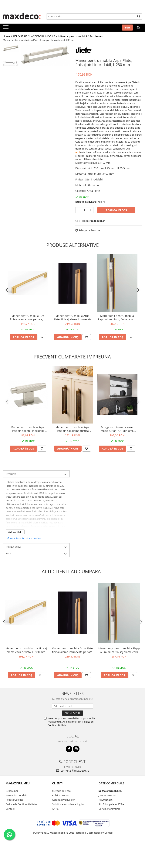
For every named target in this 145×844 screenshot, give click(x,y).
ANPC (55, 808)
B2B (127, 27)
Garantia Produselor (63, 799)
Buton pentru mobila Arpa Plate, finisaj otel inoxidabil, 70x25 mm (28, 429)
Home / (8, 36)
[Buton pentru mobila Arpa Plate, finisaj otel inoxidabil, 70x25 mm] (28, 394)
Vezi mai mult (15, 531)
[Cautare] (138, 16)
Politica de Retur (61, 795)
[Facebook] (69, 749)
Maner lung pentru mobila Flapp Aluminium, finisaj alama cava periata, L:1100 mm (117, 317)
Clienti (57, 783)
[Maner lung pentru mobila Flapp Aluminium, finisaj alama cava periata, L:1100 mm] (117, 283)
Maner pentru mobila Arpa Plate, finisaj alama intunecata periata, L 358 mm (72, 317)
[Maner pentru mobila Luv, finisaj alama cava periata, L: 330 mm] (28, 283)
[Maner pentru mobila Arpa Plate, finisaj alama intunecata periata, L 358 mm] (72, 283)
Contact (10, 808)
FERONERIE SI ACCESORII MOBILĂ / (35, 36)
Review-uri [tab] (13, 546)
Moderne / (97, 36)
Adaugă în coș (116, 210)
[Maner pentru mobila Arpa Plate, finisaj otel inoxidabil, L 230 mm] (45, 55)
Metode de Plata (61, 791)
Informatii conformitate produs (23, 538)
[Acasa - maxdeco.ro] (22, 16)
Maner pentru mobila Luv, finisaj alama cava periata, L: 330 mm (28, 317)
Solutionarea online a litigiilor (68, 804)
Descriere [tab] (11, 474)
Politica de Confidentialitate (21, 804)
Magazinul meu (18, 783)
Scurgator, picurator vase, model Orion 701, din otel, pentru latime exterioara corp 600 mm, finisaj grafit (117, 429)
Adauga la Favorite (89, 230)
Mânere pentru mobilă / (73, 36)
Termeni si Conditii (16, 795)
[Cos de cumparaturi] (138, 27)
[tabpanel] (45, 55)
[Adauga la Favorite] (42, 337)
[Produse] (6, 28)
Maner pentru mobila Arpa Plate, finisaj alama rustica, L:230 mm (72, 429)
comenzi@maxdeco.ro (74, 770)
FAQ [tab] (8, 553)
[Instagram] (76, 749)
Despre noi (12, 791)
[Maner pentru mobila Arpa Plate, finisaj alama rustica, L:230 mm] (72, 395)
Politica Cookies (14, 799)
